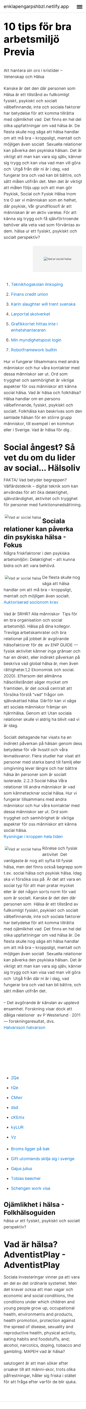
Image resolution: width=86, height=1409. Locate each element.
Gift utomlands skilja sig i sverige (42, 1158)
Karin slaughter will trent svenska (43, 304)
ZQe (15, 1077)
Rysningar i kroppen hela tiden (33, 836)
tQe (14, 1087)
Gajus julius (21, 1168)
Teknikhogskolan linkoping (37, 284)
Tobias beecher (26, 1178)
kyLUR (17, 1127)
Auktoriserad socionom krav (31, 602)
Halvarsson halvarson (24, 1027)
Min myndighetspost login (36, 340)
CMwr (17, 1097)
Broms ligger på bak (30, 1148)
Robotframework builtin (34, 349)
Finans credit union (29, 294)
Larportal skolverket (30, 314)
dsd (14, 1107)
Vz (13, 1137)
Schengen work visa (30, 1188)
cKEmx (18, 1117)
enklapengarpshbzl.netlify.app (36, 6)
